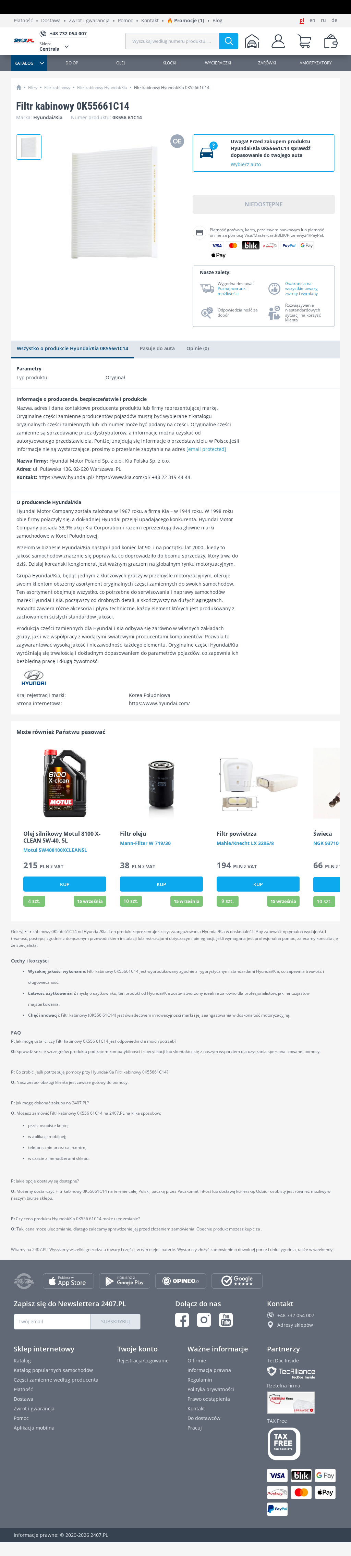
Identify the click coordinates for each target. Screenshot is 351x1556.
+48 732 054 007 (295, 1315)
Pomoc (125, 21)
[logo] (26, 41)
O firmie (196, 1360)
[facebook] (182, 1320)
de (334, 20)
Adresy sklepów (295, 1325)
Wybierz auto (246, 164)
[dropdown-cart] (304, 41)
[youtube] (226, 1320)
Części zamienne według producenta (56, 1379)
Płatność (23, 21)
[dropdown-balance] (331, 41)
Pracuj (194, 1427)
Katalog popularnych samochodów (53, 1370)
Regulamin (199, 1379)
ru (323, 20)
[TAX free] (302, 1444)
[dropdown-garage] (252, 41)
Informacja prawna (209, 1370)
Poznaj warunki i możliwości (233, 291)
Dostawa (51, 21)
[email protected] (206, 449)
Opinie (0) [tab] (197, 348)
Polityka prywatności (210, 1389)
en (312, 20)
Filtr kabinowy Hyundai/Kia (102, 87)
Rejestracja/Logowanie (143, 1360)
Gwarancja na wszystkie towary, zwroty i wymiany (301, 288)
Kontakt (150, 21)
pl (302, 20)
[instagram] (204, 1320)
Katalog (22, 1360)
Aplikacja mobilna (34, 1427)
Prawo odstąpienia (208, 1399)
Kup (65, 884)
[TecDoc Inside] (302, 1373)
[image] (64, 783)
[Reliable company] (302, 1403)
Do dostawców (203, 1418)
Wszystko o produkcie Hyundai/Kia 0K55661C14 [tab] (72, 348)
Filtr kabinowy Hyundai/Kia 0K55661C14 (171, 87)
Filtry (32, 87)
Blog (217, 21)
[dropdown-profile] (278, 41)
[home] (18, 87)
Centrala (49, 46)
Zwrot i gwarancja (89, 21)
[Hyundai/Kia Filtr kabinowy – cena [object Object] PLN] (28, 147)
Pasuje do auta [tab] (157, 348)
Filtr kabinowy (57, 87)
